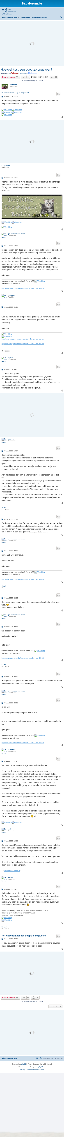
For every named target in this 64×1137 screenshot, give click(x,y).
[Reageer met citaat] (58, 94)
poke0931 (12, 749)
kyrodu (10, 357)
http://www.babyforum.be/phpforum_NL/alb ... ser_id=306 (23, 344)
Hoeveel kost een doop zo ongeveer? (26, 69)
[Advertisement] (32, 43)
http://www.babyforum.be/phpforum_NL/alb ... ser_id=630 (23, 288)
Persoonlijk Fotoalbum (12, 871)
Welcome (14, 73)
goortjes (11, 439)
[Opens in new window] (12, 110)
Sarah (4, 507)
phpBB (23, 1064)
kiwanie (4, 927)
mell (9, 829)
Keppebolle (23, 73)
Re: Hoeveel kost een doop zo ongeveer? (24, 935)
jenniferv (11, 295)
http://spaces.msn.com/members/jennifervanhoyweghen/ (23, 339)
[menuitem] (8, 9)
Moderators (32, 73)
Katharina (13, 85)
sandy (10, 877)
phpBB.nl (41, 1067)
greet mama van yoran (16, 234)
